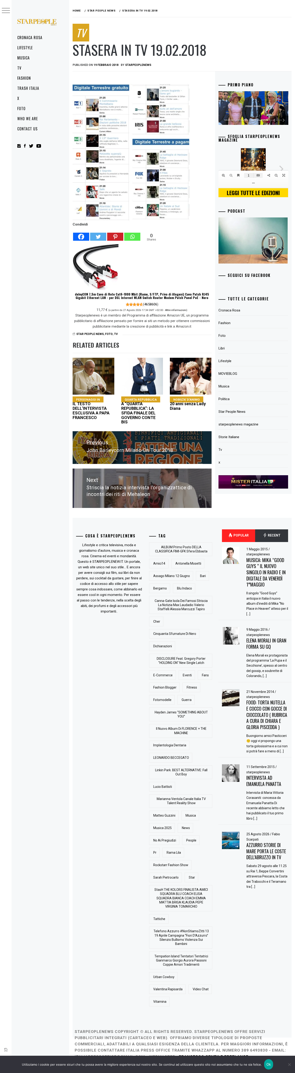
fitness (192, 687)
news (186, 828)
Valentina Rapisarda (168, 989)
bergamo (160, 588)
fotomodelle (162, 700)
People (191, 840)
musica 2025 (162, 828)
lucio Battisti (162, 787)
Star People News (90, 334)
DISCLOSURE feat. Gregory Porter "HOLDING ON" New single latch (181, 661)
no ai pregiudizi (164, 840)
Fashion (24, 78)
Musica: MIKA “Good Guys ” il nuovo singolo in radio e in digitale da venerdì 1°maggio (266, 572)
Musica (23, 58)
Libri (221, 348)
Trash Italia (28, 88)
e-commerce (163, 675)
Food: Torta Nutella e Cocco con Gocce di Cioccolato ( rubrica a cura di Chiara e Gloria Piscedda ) (266, 714)
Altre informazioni (175, 310)
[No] (289, 1064)
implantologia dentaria (169, 745)
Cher (156, 621)
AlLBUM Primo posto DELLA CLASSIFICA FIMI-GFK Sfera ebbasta (181, 549)
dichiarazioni (162, 646)
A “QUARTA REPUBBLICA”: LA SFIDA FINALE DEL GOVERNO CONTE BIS (139, 411)
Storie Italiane (228, 437)
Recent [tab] (273, 535)
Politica (224, 399)
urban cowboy (163, 977)
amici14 (159, 563)
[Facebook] (81, 234)
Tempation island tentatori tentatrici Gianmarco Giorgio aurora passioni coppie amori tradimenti (181, 960)
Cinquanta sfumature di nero (174, 634)
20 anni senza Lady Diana (188, 404)
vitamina (159, 1001)
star (192, 877)
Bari (203, 576)
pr (154, 852)
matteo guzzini (164, 815)
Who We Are (27, 118)
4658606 (150, 304)
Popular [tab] (241, 535)
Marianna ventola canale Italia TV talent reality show (181, 801)
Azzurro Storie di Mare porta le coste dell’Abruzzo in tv (266, 851)
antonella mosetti (188, 563)
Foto (21, 108)
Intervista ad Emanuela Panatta (263, 780)
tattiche (159, 919)
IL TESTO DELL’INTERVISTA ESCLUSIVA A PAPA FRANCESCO (91, 409)
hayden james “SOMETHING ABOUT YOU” (181, 714)
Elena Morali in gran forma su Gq (266, 643)
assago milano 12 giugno (171, 576)
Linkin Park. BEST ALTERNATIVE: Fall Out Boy (181, 772)
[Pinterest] (115, 234)
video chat (201, 989)
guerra (187, 700)
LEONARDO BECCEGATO (171, 757)
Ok (268, 1064)
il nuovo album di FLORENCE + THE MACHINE (181, 731)
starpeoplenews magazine (238, 424)
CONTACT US (27, 129)
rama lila (174, 852)
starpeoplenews (138, 65)
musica (191, 815)
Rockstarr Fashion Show (170, 865)
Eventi (187, 675)
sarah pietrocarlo (166, 877)
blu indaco (184, 588)
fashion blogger (165, 687)
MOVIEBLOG (227, 374)
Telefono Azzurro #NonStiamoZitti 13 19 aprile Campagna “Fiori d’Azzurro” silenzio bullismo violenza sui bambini (181, 937)
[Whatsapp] (132, 234)
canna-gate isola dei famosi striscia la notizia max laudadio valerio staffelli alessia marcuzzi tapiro (181, 605)
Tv (19, 68)
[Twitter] (98, 234)
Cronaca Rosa (29, 37)
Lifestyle (25, 47)
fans (205, 675)
